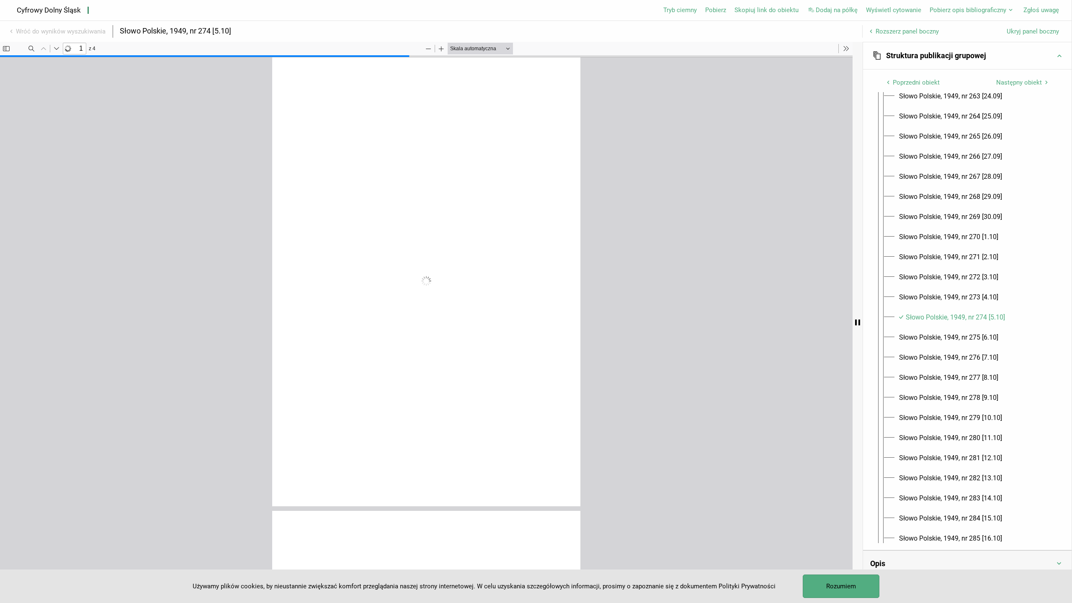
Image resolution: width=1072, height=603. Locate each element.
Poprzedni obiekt (916, 82)
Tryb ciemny (680, 10)
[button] (967, 55)
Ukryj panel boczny (1033, 31)
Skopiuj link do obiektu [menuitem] (766, 10)
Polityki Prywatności (747, 586)
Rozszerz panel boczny (907, 31)
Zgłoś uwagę (1041, 10)
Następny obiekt (1019, 82)
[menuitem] (950, 96)
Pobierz (715, 10)
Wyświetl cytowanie (893, 10)
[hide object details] (858, 322)
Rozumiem (841, 586)
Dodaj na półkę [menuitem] (837, 10)
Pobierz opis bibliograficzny (968, 10)
